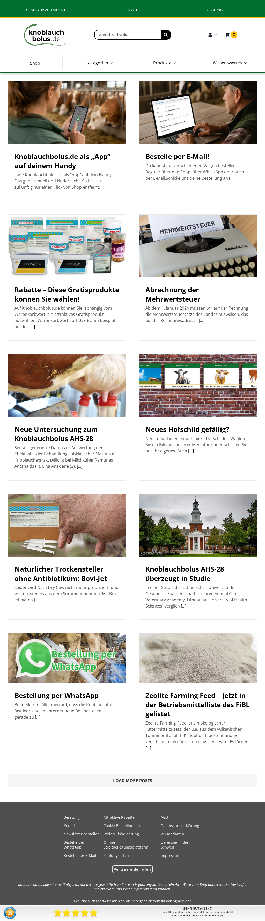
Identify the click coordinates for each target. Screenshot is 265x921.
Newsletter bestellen (82, 833)
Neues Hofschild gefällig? (187, 429)
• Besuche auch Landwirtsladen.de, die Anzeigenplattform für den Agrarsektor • (132, 900)
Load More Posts (132, 781)
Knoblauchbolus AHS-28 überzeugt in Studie (184, 573)
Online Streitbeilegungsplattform (126, 844)
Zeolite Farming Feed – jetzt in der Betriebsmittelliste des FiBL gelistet (197, 704)
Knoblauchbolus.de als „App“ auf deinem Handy (62, 161)
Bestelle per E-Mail (80, 855)
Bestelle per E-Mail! (177, 156)
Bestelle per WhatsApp (74, 844)
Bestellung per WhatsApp (56, 695)
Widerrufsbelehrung (121, 833)
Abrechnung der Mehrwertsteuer (172, 294)
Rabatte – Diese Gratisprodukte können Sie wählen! (66, 294)
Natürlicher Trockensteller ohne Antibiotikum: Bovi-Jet (60, 573)
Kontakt (70, 825)
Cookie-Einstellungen (122, 825)
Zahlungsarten (116, 855)
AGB (164, 817)
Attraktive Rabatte (119, 817)
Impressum (170, 855)
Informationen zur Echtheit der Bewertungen (197, 915)
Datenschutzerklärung (180, 825)
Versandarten (172, 833)
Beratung (72, 817)
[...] (232, 178)
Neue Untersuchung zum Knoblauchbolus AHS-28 (56, 434)
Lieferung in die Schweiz (174, 844)
